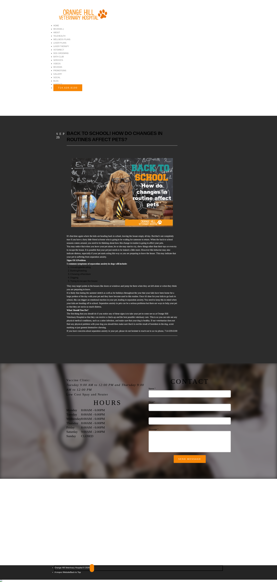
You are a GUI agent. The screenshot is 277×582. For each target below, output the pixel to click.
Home (56, 26)
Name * (152, 388)
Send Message (189, 459)
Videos (57, 64)
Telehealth (59, 36)
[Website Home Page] (81, 13)
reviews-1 (58, 29)
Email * (152, 402)
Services (58, 60)
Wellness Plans (61, 39)
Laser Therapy (61, 46)
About (56, 32)
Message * (153, 429)
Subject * (153, 415)
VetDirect (58, 50)
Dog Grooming (61, 53)
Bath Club (58, 57)
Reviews (57, 67)
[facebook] (92, 568)
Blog (56, 81)
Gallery (57, 74)
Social (56, 77)
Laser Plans (59, 43)
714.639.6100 (68, 87)
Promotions (59, 70)
